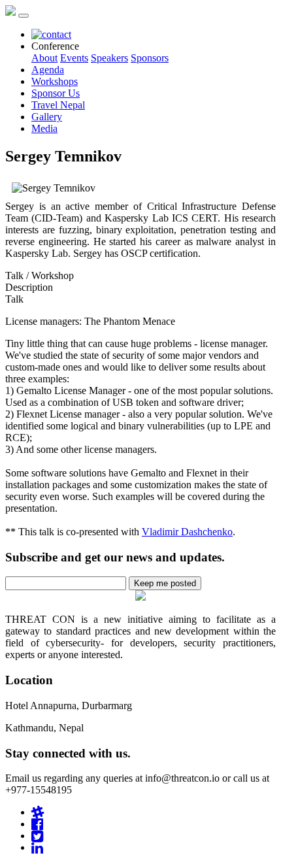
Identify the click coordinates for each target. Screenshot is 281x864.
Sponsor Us (55, 93)
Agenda (47, 69)
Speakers (109, 57)
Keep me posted (165, 583)
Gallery (46, 116)
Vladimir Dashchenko (187, 531)
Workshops (54, 81)
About (44, 57)
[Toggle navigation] (23, 16)
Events (74, 57)
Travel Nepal (58, 104)
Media (44, 128)
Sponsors (150, 57)
